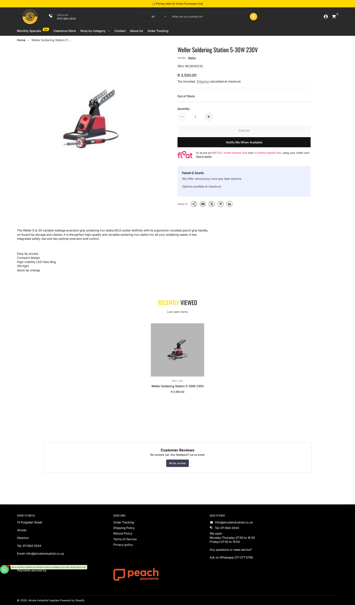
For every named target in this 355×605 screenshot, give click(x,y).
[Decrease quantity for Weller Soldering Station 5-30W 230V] (182, 116)
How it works (204, 156)
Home (21, 40)
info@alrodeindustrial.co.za (234, 522)
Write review (177, 463)
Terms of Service (125, 539)
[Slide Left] (149, 4)
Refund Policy (122, 533)
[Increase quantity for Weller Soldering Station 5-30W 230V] (208, 116)
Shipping (203, 81)
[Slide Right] (206, 4)
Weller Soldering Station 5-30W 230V (177, 386)
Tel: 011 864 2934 (227, 528)
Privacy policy (123, 544)
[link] (61, 16)
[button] (253, 16)
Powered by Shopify (72, 600)
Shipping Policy (124, 528)
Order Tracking (123, 522)
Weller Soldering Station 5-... (51, 40)
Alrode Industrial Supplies (43, 600)
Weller (192, 57)
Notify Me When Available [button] (244, 142)
